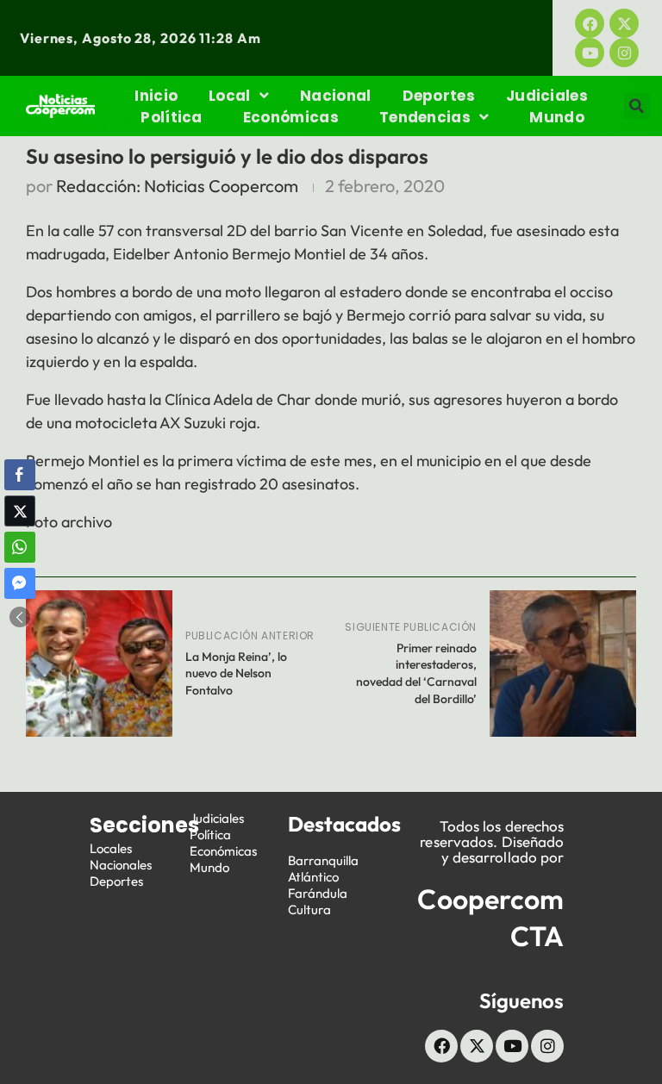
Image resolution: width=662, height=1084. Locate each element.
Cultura (309, 909)
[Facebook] (589, 23)
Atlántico (313, 877)
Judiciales (547, 95)
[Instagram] (624, 52)
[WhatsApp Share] (19, 547)
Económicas (291, 117)
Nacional (335, 95)
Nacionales (121, 865)
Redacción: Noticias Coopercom (177, 185)
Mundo (556, 117)
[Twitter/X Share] (19, 510)
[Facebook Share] (19, 474)
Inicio (156, 95)
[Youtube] (589, 52)
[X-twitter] (624, 23)
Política (171, 117)
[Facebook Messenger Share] (19, 583)
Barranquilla (323, 860)
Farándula (317, 893)
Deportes (439, 95)
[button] (637, 106)
